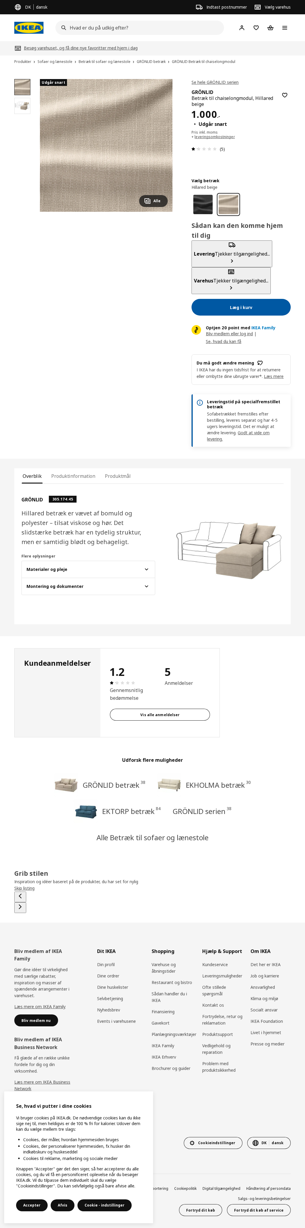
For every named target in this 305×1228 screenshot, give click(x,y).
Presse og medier (267, 1044)
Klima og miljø (264, 998)
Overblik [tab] (32, 476)
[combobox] (137, 28)
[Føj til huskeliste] (285, 95)
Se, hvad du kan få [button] (223, 341)
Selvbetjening (110, 998)
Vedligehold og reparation (216, 1049)
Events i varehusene (116, 1021)
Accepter (32, 1205)
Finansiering (163, 1011)
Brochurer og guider (171, 1068)
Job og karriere (264, 976)
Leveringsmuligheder (222, 976)
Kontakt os (213, 1005)
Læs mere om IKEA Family (40, 1006)
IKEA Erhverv (164, 1057)
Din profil (106, 964)
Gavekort (160, 1023)
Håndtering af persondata (268, 1188)
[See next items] (20, 907)
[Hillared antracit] (203, 204)
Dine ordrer (108, 976)
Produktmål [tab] (118, 476)
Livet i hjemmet (265, 1032)
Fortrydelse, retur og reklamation (222, 1020)
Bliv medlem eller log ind (229, 333)
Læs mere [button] (274, 376)
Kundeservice (215, 964)
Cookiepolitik (185, 1188)
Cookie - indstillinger (105, 1205)
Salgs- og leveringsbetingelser (264, 1198)
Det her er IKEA (265, 964)
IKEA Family (163, 1045)
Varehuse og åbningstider (164, 968)
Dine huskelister (112, 987)
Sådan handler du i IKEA (169, 997)
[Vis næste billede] (160, 145)
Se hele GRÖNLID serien (215, 82)
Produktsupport (217, 1034)
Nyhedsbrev (108, 1010)
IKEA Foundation (266, 1021)
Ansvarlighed (262, 987)
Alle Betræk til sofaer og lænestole (152, 837)
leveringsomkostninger (214, 137)
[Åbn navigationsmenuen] (285, 28)
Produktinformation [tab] (73, 476)
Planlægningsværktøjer (174, 1034)
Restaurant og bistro (172, 982)
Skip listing (24, 888)
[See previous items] (20, 897)
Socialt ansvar (264, 1010)
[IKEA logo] (28, 28)
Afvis (62, 1205)
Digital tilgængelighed (221, 1188)
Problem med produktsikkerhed (219, 1067)
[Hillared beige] (228, 204)
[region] (106, 145)
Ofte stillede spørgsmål (214, 990)
